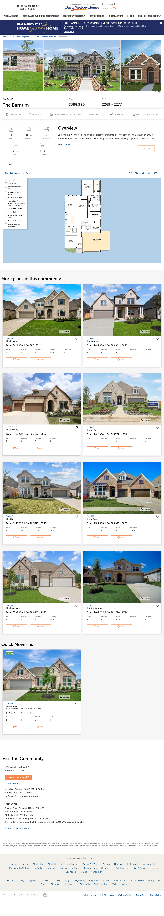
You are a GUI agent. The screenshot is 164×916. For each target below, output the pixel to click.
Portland (75, 868)
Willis (124, 884)
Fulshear (44, 880)
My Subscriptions (89, 895)
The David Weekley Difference (41, 16)
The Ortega (92, 519)
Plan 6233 (9, 605)
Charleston (38, 864)
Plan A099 (90, 516)
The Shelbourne (94, 608)
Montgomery (154, 880)
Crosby (20, 880)
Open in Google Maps (17, 777)
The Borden (92, 341)
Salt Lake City (122, 868)
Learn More (69, 32)
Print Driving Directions (17, 828)
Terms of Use (141, 895)
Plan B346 (90, 427)
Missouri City (120, 880)
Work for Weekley (125, 895)
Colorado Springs (70, 864)
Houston (16, 37)
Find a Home (10, 16)
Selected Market (109, 4)
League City (79, 880)
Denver (106, 864)
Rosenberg (70, 884)
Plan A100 (9, 338)
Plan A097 (9, 516)
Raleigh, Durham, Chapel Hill (97, 868)
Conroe (9, 880)
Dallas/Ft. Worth (91, 864)
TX (10, 37)
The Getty (91, 430)
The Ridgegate (13, 608)
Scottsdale (71, 872)
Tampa (83, 872)
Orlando (51, 868)
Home (5, 37)
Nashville (38, 868)
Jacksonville (149, 864)
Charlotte (52, 864)
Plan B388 (9, 427)
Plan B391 (90, 338)
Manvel (106, 880)
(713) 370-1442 (12, 783)
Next (156, 65)
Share (18, 359)
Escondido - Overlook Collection (43, 37)
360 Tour (146, 149)
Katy (67, 880)
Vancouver (96, 872)
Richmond (56, 884)
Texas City (85, 884)
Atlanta (14, 864)
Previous (7, 65)
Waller (115, 884)
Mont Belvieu (137, 880)
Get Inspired (96, 16)
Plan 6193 (90, 605)
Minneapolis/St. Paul (19, 868)
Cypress (32, 880)
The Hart (10, 519)
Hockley (57, 880)
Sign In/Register (148, 16)
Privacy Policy (155, 895)
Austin (25, 864)
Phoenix (63, 868)
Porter (44, 884)
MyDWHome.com (107, 895)
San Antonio (140, 868)
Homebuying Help (74, 16)
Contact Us (116, 16)
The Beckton (12, 341)
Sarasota (154, 868)
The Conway (12, 430)
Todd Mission (100, 884)
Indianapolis (133, 864)
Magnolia (25, 37)
